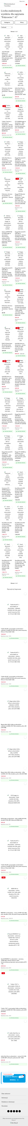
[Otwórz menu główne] (2, 5)
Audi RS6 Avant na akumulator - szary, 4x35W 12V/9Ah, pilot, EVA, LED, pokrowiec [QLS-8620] (7, 380)
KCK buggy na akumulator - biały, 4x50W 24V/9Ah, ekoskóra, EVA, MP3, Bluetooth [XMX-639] (14, 819)
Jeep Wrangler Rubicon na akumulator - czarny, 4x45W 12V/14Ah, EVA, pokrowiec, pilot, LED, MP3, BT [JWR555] (7, 56)
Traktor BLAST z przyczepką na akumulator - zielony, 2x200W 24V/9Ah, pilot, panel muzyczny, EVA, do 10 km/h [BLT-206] (13, 678)
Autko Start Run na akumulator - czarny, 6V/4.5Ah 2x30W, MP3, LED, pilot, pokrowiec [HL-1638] (20, 91)
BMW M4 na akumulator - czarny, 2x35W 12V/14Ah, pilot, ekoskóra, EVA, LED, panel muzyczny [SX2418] (14, 913)
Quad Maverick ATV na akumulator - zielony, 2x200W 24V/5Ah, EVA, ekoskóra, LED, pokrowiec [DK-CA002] (7, 565)
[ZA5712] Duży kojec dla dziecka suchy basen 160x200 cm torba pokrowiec (7, 346)
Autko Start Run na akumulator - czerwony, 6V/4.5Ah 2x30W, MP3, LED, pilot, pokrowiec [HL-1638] (7, 161)
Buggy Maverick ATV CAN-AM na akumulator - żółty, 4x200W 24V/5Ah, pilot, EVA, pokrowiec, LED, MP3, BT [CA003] (7, 455)
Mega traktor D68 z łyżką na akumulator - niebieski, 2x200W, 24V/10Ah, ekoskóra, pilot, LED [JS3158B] (13, 726)
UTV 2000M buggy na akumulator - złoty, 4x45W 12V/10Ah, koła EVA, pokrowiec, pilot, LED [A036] (20, 124)
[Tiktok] (17, 1111)
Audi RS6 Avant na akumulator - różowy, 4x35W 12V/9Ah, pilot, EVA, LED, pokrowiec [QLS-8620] (20, 347)
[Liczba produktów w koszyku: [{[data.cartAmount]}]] (25, 4)
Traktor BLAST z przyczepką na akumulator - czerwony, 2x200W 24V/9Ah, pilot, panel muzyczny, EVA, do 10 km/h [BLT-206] (14, 866)
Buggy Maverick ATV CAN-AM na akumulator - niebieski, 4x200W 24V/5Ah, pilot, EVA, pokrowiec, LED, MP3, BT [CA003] (7, 272)
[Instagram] (11, 1111)
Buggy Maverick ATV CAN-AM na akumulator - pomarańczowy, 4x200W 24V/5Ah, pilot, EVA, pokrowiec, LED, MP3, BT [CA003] (20, 419)
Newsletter (5, 1106)
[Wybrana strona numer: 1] (14, 31)
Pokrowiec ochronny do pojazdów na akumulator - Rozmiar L (7, 91)
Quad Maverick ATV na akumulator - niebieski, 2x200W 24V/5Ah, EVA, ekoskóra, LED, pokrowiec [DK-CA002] (20, 527)
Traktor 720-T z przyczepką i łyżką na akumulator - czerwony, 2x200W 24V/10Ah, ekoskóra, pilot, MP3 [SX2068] (14, 1010)
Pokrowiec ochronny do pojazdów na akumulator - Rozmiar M (7, 196)
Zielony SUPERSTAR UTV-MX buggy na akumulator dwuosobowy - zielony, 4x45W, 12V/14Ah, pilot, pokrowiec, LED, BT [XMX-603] (7, 237)
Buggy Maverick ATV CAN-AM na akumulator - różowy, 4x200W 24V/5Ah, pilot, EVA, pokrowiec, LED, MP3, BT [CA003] (20, 161)
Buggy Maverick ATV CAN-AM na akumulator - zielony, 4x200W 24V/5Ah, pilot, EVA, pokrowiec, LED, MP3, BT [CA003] (20, 271)
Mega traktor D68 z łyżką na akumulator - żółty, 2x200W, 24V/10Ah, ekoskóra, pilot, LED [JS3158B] (14, 773)
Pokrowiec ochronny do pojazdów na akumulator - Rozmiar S (7, 308)
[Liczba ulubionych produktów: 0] (23, 4)
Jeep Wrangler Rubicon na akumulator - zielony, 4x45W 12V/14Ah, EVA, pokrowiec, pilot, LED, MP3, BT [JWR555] (20, 56)
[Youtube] (14, 1111)
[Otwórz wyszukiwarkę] (20, 4)
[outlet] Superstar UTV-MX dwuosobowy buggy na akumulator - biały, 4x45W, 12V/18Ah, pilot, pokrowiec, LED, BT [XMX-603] (20, 310)
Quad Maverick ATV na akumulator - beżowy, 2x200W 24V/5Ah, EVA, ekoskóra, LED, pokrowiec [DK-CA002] (20, 493)
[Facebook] (8, 1111)
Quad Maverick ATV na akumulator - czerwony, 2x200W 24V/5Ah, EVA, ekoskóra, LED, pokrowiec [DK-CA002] (7, 527)
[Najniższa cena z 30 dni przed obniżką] (12, 65)
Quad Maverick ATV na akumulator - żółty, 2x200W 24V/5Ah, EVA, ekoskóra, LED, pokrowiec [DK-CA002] (20, 564)
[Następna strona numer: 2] (22, 31)
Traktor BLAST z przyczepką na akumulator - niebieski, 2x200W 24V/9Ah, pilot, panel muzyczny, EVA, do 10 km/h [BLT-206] (14, 630)
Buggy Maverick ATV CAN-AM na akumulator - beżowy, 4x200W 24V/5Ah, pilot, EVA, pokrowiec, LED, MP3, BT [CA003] (20, 235)
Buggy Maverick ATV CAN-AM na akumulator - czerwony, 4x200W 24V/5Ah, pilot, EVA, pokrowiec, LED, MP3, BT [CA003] (7, 419)
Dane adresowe (6, 1093)
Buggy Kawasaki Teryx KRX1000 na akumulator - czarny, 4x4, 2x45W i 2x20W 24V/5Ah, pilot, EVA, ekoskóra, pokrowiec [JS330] (20, 381)
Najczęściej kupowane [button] (14, 589)
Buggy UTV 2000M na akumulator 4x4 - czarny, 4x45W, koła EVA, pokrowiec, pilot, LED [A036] (20, 455)
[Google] (20, 1111)
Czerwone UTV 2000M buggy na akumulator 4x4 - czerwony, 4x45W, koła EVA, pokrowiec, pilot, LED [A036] (7, 492)
